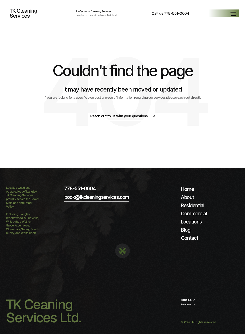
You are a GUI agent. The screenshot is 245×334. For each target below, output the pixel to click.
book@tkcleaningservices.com (96, 197)
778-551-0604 (80, 188)
